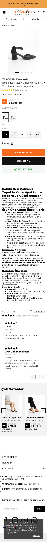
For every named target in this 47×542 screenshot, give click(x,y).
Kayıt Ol (39, 509)
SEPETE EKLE (23, 152)
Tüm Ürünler (11, 19)
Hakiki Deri (35, 19)
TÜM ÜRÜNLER (8, 25)
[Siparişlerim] (39, 12)
